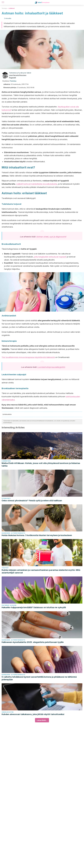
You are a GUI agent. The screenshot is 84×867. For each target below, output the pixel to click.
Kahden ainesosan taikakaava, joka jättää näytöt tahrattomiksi (33, 714)
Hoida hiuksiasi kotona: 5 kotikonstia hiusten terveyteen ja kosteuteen (37, 535)
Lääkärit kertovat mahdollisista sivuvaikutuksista (36, 184)
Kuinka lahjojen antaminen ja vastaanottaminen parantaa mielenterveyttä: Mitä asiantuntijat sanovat (41, 571)
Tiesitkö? (5, 568)
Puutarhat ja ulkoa (9, 605)
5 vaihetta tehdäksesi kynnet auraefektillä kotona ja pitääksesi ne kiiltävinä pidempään (39, 678)
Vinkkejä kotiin (7, 712)
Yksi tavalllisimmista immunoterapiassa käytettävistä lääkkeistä (28, 357)
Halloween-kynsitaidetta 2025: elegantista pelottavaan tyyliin (33, 642)
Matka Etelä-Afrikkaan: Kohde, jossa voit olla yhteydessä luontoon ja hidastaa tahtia (41, 464)
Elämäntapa (6, 461)
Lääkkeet (12, 8)
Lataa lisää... (42, 720)
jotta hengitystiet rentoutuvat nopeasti (50, 257)
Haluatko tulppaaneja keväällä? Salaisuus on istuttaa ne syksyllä (34, 607)
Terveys (4, 8)
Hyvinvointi (6, 498)
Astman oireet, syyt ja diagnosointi (51, 237)
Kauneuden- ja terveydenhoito (13, 533)
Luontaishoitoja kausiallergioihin (51, 367)
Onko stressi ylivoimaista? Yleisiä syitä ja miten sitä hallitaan (32, 500)
